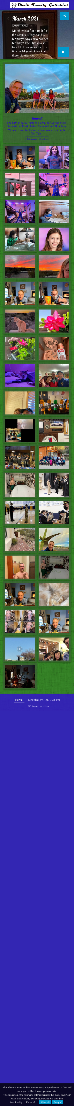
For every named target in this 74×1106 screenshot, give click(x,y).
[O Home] (39, 4)
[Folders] (6, 5)
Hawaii (19, 700)
